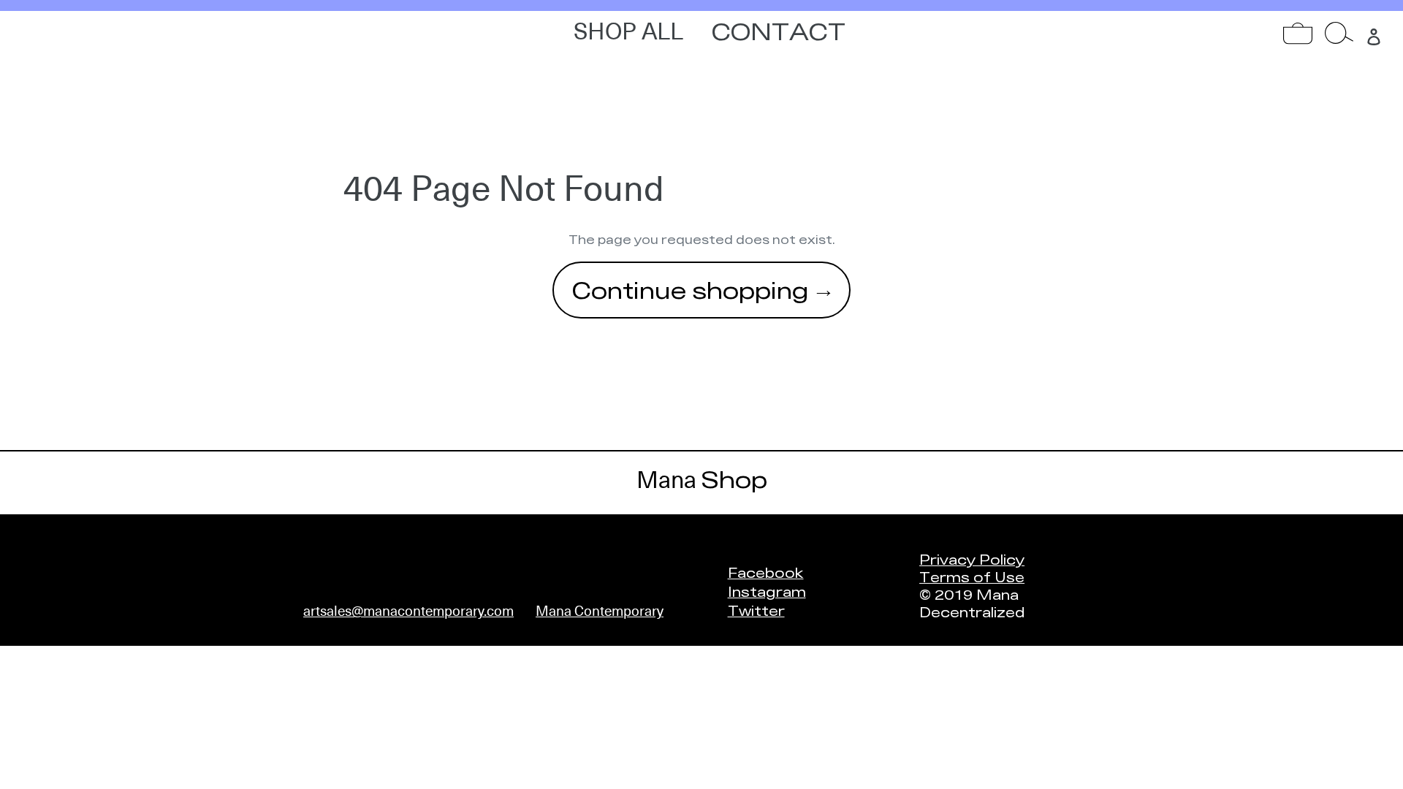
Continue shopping (690, 289)
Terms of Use (971, 576)
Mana (701, 480)
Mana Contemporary (600, 611)
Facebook (766, 572)
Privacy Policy (971, 559)
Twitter (756, 610)
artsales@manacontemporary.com (408, 611)
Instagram (767, 591)
